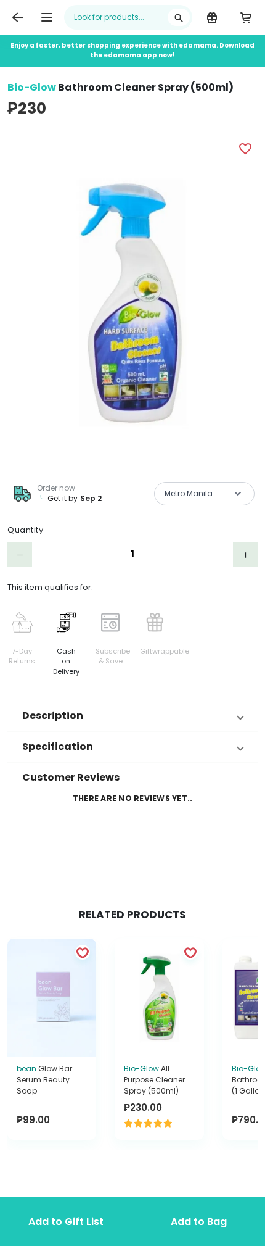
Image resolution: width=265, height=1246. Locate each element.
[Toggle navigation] (47, 17)
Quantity (25, 530)
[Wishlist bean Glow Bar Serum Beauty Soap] (82, 952)
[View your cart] (245, 17)
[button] (132, 716)
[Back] (17, 17)
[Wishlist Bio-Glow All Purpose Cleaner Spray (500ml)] (190, 952)
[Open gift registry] (211, 17)
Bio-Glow (31, 87)
